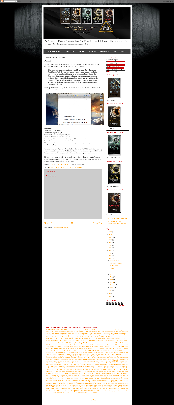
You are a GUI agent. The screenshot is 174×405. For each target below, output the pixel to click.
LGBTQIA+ (116, 361)
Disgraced (102, 348)
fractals (74, 354)
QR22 (115, 369)
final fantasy (122, 352)
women (82, 388)
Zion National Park (81, 392)
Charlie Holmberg (109, 343)
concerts (112, 344)
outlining (112, 366)
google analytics (64, 356)
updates (52, 387)
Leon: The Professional (106, 361)
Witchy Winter (75, 388)
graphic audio (89, 356)
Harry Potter (58, 357)
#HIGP (65, 330)
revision (70, 373)
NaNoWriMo (125, 364)
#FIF (61, 330)
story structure (123, 377)
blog (93, 336)
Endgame (57, 352)
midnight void (78, 364)
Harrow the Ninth (50, 357)
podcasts (103, 367)
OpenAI (108, 366)
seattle (64, 375)
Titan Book (115, 385)
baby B (82, 335)
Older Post (97, 223)
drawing (67, 350)
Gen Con (111, 354)
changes (55, 343)
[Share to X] (79, 164)
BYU (87, 340)
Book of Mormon (60, 338)
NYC (96, 366)
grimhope (100, 356)
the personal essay (72, 383)
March (112, 282)
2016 (110, 250)
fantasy (80, 352)
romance (92, 373)
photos (98, 367)
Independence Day (66, 359)
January (112, 287)
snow (74, 377)
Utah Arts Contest (60, 387)
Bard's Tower (120, 335)
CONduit (117, 344)
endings (57, 167)
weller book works (118, 387)
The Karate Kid (124, 382)
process (72, 369)
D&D (80, 346)
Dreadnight (72, 350)
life (121, 361)
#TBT (86, 330)
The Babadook (112, 380)
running (109, 373)
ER (66, 352)
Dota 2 (63, 350)
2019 (110, 242)
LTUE (71, 362)
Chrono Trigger (74, 344)
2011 (110, 293)
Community (100, 344)
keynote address (59, 361)
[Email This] (76, 164)
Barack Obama (113, 335)
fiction (108, 352)
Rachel (67, 371)
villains (95, 387)
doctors (120, 348)
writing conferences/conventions (87, 391)
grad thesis (81, 356)
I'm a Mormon (50, 359)
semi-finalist (81, 375)
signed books (112, 375)
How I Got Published (53, 51)
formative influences (66, 354)
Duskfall (81, 51)
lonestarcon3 (53, 362)
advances (81, 331)
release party (115, 371)
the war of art (71, 385)
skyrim (52, 377)
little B (47, 362)
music (120, 364)
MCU (57, 364)
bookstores (87, 338)
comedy (80, 344)
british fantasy (110, 338)
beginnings (74, 336)
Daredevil (102, 346)
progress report (88, 369)
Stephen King (103, 377)
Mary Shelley (113, 362)
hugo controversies (111, 357)
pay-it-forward (60, 367)
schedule (125, 373)
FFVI (103, 352)
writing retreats (57, 392)
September (113, 260)
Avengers (67, 335)
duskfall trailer (105, 350)
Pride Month (64, 369)
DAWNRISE (71, 348)
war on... (99, 387)
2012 (110, 291)
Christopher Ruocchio (64, 344)
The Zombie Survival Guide (100, 385)
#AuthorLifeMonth (53, 330)
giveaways (48, 356)
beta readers (84, 336)
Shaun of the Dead (96, 375)
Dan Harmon (85, 346)
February (113, 285)
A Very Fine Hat (74, 331)
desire (85, 348)
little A (126, 361)
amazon (126, 331)
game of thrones (104, 354)
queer (121, 369)
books (81, 338)
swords (105, 378)
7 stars (113, 330)
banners (107, 335)
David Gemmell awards (56, 348)
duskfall (51, 167)
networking (60, 366)
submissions (70, 378)
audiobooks (117, 333)
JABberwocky (92, 359)
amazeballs (121, 331)
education (125, 350)
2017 (110, 248)
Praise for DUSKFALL (114, 221)
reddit (94, 371)
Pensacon (66, 367)
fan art (76, 352)
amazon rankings (50, 333)
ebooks (117, 350)
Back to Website (119, 51)
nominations (73, 366)
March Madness (101, 362)
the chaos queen (61, 382)
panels (117, 366)
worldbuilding (124, 388)
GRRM (107, 356)
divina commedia (109, 348)
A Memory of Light (58, 331)
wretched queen (59, 390)
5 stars (105, 330)
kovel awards (83, 361)
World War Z (117, 388)
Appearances (104, 51)
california (108, 340)
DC (75, 348)
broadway (117, 338)
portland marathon (115, 367)
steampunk (96, 377)
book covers (124, 336)
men (60, 364)
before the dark (66, 336)
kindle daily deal (75, 361)
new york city (66, 366)
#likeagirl (78, 330)
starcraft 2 (90, 377)
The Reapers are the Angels (84, 383)
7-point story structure (121, 330)
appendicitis (70, 333)
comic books (86, 344)
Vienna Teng (89, 387)
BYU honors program (95, 340)
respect (126, 371)
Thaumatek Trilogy (95, 380)
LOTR (57, 362)
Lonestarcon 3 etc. (115, 271)
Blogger (94, 399)
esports (69, 352)
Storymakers (49, 378)
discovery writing (94, 348)
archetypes (87, 333)
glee (53, 356)
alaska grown (105, 331)
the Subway (125, 383)
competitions (106, 344)
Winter (52, 388)
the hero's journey (90, 382)
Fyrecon (98, 354)
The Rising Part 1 (71, 167)
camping (113, 340)
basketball (53, 336)
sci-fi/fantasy (53, 375)
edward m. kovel (50, 352)
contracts (122, 344)
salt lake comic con (116, 373)
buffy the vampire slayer (60, 340)
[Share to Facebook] (81, 164)
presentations (49, 369)
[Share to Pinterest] (83, 164)
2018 (110, 245)
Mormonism (95, 364)
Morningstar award (103, 364)
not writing (85, 366)
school (47, 375)
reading (79, 371)
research (121, 371)
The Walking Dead (62, 385)
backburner (87, 335)
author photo (49, 335)
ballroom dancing (95, 335)
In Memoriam (114, 265)
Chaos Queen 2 (62, 343)
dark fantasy (108, 346)
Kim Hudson (67, 361)
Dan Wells (92, 346)
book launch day (51, 338)
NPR (94, 366)
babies (77, 335)
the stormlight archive (116, 383)
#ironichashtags (72, 330)
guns (118, 356)
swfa (102, 378)
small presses (68, 377)
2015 (110, 253)
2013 (110, 258)
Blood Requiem (105, 337)
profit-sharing (78, 369)
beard (57, 336)
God (59, 356)
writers (66, 390)
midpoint (84, 364)
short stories (104, 375)
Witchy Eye (60, 388)
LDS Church (90, 361)
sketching (48, 377)
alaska (99, 331)
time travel (109, 385)
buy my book (82, 340)
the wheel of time (88, 385)
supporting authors (84, 378)
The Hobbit (98, 382)
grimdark (95, 356)
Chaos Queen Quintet (77, 342)
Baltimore (102, 335)
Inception (58, 359)
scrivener (59, 375)
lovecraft (67, 362)
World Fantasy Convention (107, 388)
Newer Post (49, 223)
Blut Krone (113, 336)
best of (79, 336)
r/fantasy (63, 371)
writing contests (103, 390)
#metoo (83, 330)
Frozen (88, 354)
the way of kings (79, 385)
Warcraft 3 (104, 387)
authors (63, 335)
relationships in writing (101, 371)
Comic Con (93, 344)
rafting (70, 371)
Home (73, 223)
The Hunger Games (106, 382)
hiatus (74, 357)
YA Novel (65, 392)
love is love (62, 362)
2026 (110, 232)
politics (108, 367)
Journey (53, 361)
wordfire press (95, 388)
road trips (80, 373)
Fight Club (113, 352)
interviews (78, 359)
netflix (55, 366)
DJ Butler (115, 348)
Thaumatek (87, 380)
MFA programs (71, 364)
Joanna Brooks (106, 359)
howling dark (103, 357)
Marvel (107, 362)
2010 (110, 296)
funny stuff (92, 354)
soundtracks (79, 377)
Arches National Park (79, 333)
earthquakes (112, 350)
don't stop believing (56, 350)
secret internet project (71, 375)
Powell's (125, 367)
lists (123, 361)
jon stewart (113, 359)
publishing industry (106, 369)
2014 (110, 255)
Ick (55, 359)
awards (73, 335)
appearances (63, 333)
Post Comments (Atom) (60, 228)
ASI (105, 333)
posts (121, 367)
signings (119, 375)
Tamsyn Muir (61, 380)
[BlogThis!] (78, 164)
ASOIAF (108, 333)
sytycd (108, 378)
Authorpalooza (57, 335)
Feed (95, 352)
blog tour (97, 336)
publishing (97, 369)
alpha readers (111, 331)
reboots (90, 371)
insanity (73, 359)
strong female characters (59, 378)
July (111, 274)
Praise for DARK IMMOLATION (117, 218)
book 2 (118, 336)
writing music (120, 390)
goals (55, 356)
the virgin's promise (52, 385)
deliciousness (80, 348)
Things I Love (69, 51)
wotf (53, 390)
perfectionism (72, 367)
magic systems (80, 362)
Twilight (48, 387)
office (99, 366)
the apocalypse (104, 380)
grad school (74, 356)
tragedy (120, 385)
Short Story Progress (116, 263)
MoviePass (111, 364)
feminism (99, 352)
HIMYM (81, 357)
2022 (110, 237)
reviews (65, 373)
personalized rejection (82, 367)
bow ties (92, 338)
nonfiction (79, 366)
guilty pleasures (113, 356)
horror (85, 357)
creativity (66, 346)
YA (62, 392)
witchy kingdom (67, 388)
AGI (95, 331)
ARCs (91, 333)
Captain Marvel (119, 340)
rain (74, 371)
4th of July (101, 330)
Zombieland (89, 392)
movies (116, 364)
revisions (75, 373)
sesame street (87, 375)
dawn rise (65, 348)
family (72, 352)
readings (85, 371)
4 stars (96, 330)
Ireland (83, 359)
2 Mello (90, 330)
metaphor (64, 364)
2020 (110, 240)
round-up (97, 373)
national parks (50, 366)
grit (104, 356)
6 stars (109, 330)
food (59, 354)
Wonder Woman (88, 388)
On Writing (103, 366)
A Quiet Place (66, 331)
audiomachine (124, 333)
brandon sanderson (100, 338)
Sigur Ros (125, 375)
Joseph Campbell (120, 359)
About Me (92, 51)
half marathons (124, 356)
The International (115, 382)
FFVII (106, 352)
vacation (67, 387)
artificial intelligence (99, 333)
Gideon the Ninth (123, 354)
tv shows (125, 385)
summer (76, 378)
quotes (59, 371)
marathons (87, 362)
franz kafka (79, 354)
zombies (95, 392)
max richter (53, 364)
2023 (110, 234)
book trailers (75, 338)
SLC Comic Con (59, 377)
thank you (77, 380)
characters (102, 343)
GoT (70, 356)
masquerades (119, 362)
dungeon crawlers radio (81, 350)
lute (75, 362)
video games (82, 387)
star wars (84, 377)
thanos (82, 380)
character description (93, 343)
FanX (83, 352)
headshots (67, 357)
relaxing (109, 371)
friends (84, 354)
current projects (74, 346)
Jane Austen (99, 359)
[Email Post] (72, 164)
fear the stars (89, 352)
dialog (88, 348)
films (117, 352)
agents (92, 331)
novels (63, 167)
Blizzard (90, 336)
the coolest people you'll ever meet (75, 382)
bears (60, 336)
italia (86, 359)
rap (76, 371)
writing (79, 167)
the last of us (49, 383)
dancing (97, 346)
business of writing (73, 340)
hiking (78, 357)
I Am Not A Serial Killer (122, 357)
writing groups (112, 390)
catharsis (50, 343)
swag (98, 378)
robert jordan (86, 373)
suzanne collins (93, 378)
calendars (103, 340)
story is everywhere (112, 377)
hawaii (62, 357)
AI (96, 331)
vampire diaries (74, 387)
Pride (56, 369)
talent (112, 378)
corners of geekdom (55, 346)
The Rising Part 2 (106, 383)
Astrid (111, 333)
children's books (119, 343)
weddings (110, 387)
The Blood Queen (120, 380)
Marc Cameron (93, 362)
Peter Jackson (92, 367)
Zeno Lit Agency (72, 392)
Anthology (57, 333)
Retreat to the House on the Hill (54, 373)
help (72, 357)
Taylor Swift (67, 380)
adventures (87, 331)
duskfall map (98, 350)
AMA (116, 331)
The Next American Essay (59, 383)
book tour (68, 338)
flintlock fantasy (53, 354)
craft (63, 346)
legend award (96, 361)
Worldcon (49, 390)
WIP (56, 388)
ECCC (121, 350)
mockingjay (89, 364)
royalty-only (103, 373)
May (111, 277)
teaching (73, 380)
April (111, 279)
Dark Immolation (118, 346)
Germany (116, 354)
